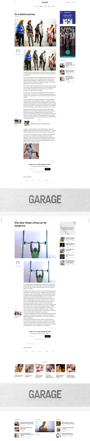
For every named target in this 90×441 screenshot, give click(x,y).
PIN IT (40, 59)
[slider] (41, 430)
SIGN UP (47, 169)
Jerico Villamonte (18, 54)
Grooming (16, 373)
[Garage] (45, 2)
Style (15, 11)
